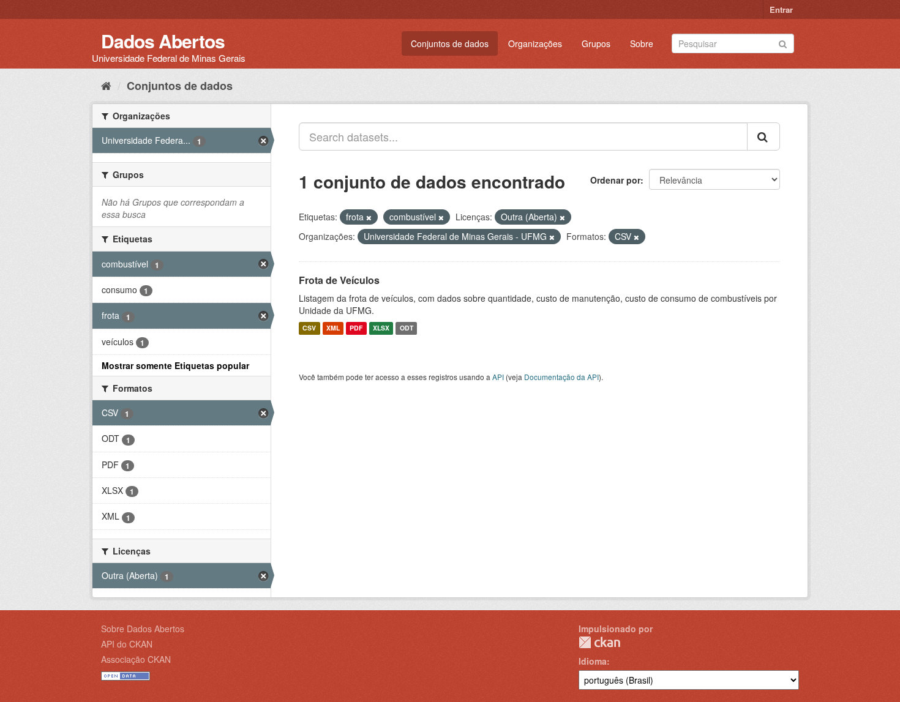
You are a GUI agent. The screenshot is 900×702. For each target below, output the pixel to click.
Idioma (593, 661)
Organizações (535, 43)
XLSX (381, 328)
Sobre (641, 43)
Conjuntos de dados (450, 43)
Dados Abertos (163, 41)
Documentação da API (561, 377)
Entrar (781, 9)
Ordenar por (615, 180)
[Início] (106, 85)
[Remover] (369, 217)
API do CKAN (126, 644)
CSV (309, 328)
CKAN (599, 642)
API (498, 377)
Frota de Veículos (339, 280)
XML (333, 328)
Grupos (596, 43)
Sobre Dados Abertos (142, 628)
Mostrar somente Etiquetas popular (175, 365)
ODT (406, 328)
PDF (356, 328)
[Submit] (783, 42)
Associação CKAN (136, 659)
